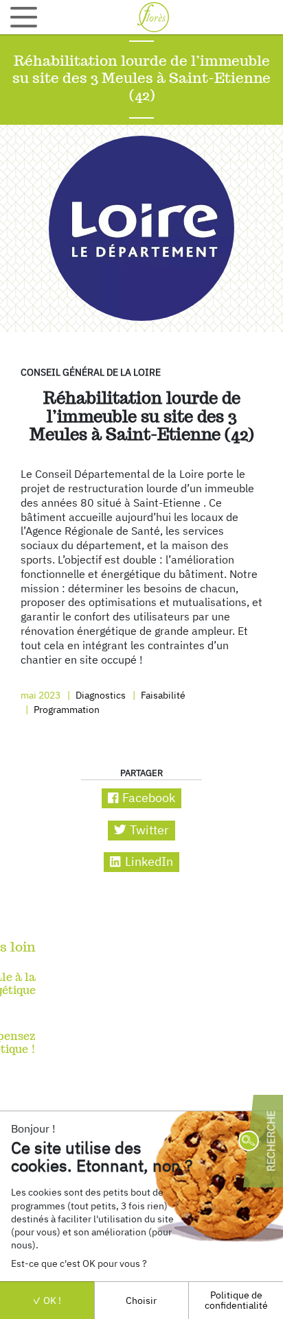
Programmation (66, 709)
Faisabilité (162, 694)
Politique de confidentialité (236, 1299)
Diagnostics (99, 694)
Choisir (141, 1300)
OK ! (51, 1300)
